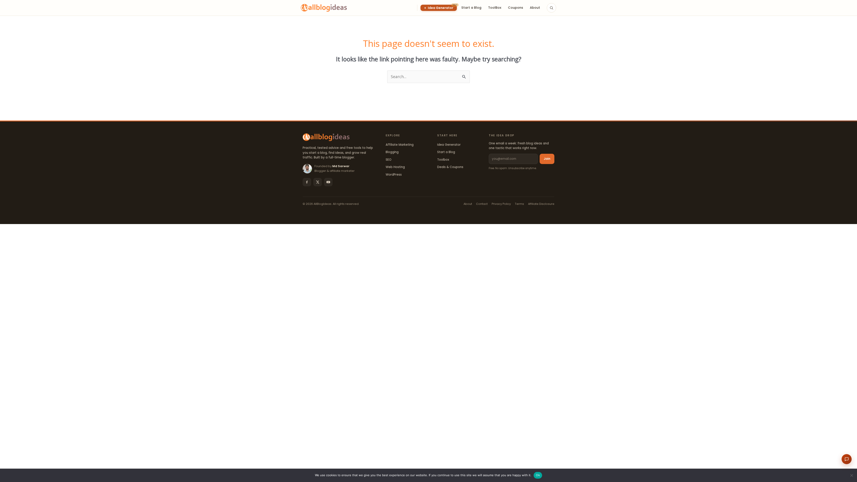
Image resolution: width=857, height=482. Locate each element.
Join (547, 159)
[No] (851, 475)
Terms (519, 204)
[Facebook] (307, 182)
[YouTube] (328, 182)
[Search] (551, 7)
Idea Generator (449, 145)
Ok (538, 475)
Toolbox (443, 160)
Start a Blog (446, 152)
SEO (388, 160)
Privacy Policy (501, 204)
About (468, 204)
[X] (317, 182)
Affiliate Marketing (400, 145)
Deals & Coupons (450, 167)
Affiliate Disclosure (541, 204)
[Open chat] (847, 459)
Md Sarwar (340, 166)
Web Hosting (395, 167)
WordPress (394, 174)
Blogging (392, 152)
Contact (482, 204)
